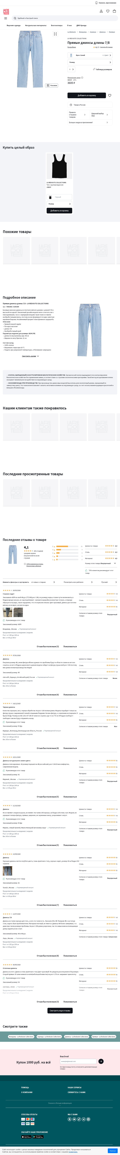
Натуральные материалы (35, 25)
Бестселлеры (56, 25)
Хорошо (113, 1151)
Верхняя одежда (14, 25)
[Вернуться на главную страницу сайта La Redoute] (6, 12)
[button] (114, 11)
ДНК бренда (81, 25)
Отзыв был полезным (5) (48, 796)
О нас (69, 25)
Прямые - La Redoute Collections (103, 1037)
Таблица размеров (104, 69)
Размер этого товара (98, 563)
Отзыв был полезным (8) (48, 748)
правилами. (73, 1152)
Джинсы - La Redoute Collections (76, 1037)
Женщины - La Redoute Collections (21, 1037)
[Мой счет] (101, 11)
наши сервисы (74, 1088)
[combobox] (43, 582)
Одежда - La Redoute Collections (49, 1037)
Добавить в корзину (87, 95)
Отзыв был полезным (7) (48, 905)
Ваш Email (64, 1056)
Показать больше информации (60, 1103)
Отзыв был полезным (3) (48, 646)
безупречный (106, 563)
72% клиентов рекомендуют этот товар (99, 571)
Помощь (25, 1088)
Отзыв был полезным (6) (48, 694)
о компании (26, 1092)
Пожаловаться (70, 646)
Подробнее (72, 47)
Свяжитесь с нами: (77, 1092)
